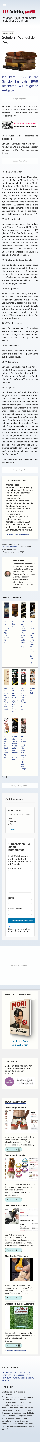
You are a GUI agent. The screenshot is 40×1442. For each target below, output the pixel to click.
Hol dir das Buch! (20, 1041)
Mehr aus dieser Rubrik (15, 1350)
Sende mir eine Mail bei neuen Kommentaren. (19, 930)
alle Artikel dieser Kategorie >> (17, 535)
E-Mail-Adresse (15, 908)
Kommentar (14, 868)
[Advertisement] (20, 99)
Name (11, 898)
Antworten (11, 830)
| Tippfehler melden (9, 547)
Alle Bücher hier (20, 1045)
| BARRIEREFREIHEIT (20, 1375)
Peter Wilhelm (18, 560)
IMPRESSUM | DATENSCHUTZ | (16, 1373)
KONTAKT (6, 1375)
